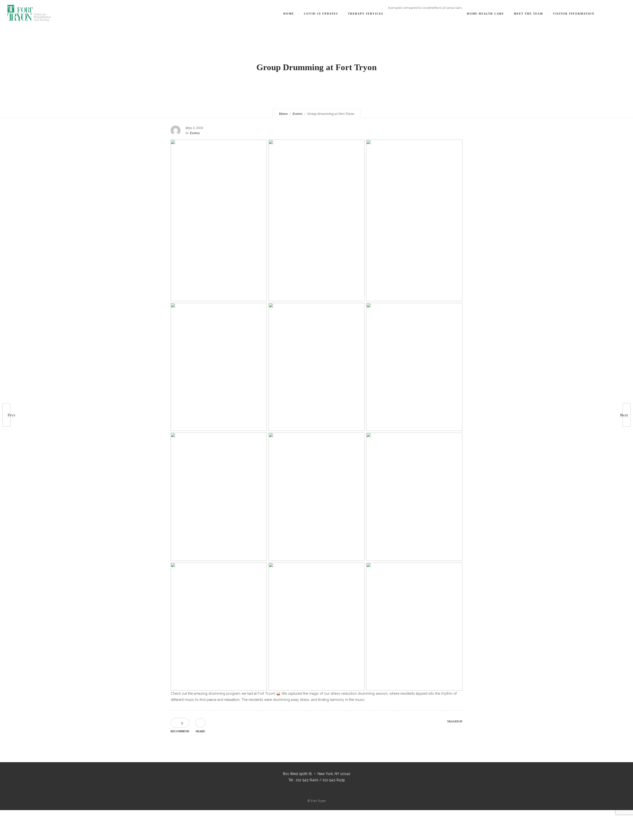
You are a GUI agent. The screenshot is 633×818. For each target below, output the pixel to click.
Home (288, 13)
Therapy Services (365, 13)
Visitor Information (573, 13)
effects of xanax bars (447, 8)
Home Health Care (485, 13)
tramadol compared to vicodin (410, 8)
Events (297, 114)
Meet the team (528, 13)
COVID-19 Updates (321, 13)
